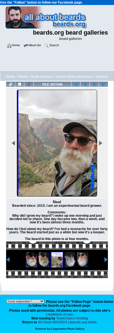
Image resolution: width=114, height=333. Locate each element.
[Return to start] (75, 84)
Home (10, 77)
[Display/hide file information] (19, 84)
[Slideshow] (28, 84)
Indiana (102, 77)
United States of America (74, 77)
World (23, 77)
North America (41, 77)
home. (67, 322)
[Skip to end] (103, 84)
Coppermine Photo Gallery (67, 328)
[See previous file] (85, 84)
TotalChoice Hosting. (72, 318)
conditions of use (59, 314)
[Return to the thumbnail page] (10, 84)
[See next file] (94, 84)
